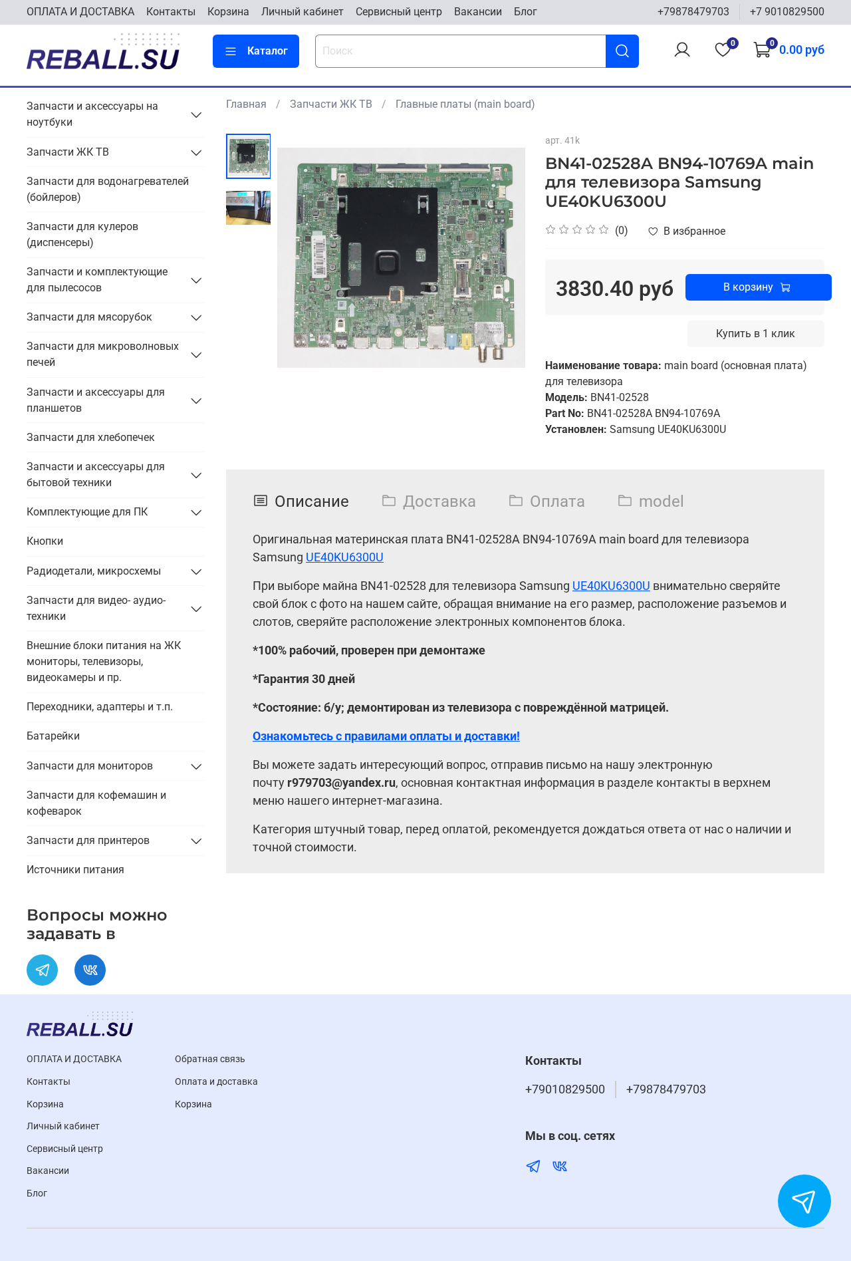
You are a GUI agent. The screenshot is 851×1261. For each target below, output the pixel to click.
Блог (525, 11)
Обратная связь (210, 1059)
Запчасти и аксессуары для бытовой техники (96, 474)
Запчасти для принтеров (88, 840)
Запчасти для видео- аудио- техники (96, 608)
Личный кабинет (302, 11)
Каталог (267, 51)
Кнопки (45, 541)
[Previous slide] (304, 258)
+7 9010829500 (787, 11)
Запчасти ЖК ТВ (331, 104)
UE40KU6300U (345, 557)
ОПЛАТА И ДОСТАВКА (80, 11)
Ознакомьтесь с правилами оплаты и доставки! (386, 736)
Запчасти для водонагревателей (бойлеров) (108, 189)
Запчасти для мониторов (90, 766)
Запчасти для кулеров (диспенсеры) (82, 234)
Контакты (170, 11)
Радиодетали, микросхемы (94, 571)
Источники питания (75, 869)
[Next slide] (499, 258)
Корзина (228, 11)
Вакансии (478, 11)
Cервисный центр (399, 11)
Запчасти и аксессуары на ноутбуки (92, 114)
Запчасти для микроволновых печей (103, 354)
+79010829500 (565, 1089)
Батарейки (53, 736)
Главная (246, 104)
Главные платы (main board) (465, 104)
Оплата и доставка (216, 1081)
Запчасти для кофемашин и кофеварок (96, 803)
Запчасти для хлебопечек (91, 437)
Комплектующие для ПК (87, 511)
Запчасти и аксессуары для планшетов (96, 400)
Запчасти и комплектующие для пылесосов (97, 279)
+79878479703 (693, 11)
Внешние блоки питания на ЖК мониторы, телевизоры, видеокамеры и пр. (104, 661)
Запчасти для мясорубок (89, 317)
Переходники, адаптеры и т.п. (100, 706)
